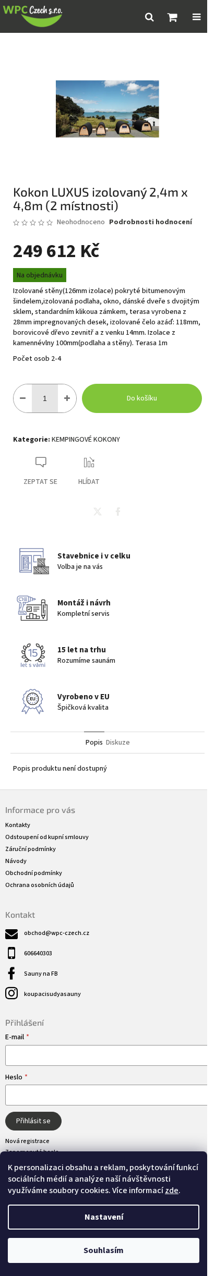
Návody (16, 861)
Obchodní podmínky (33, 873)
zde (171, 1190)
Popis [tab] (94, 742)
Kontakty (17, 825)
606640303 (38, 953)
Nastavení (104, 1217)
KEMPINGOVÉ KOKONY (86, 439)
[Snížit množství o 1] (23, 398)
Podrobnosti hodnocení (150, 222)
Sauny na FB (41, 973)
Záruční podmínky (30, 849)
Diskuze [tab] (118, 742)
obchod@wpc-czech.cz (56, 933)
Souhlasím (103, 1250)
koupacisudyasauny (52, 994)
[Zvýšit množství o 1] (67, 398)
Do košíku (142, 398)
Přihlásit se (33, 1121)
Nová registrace (27, 1141)
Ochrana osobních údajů (39, 885)
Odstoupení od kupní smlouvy (47, 837)
